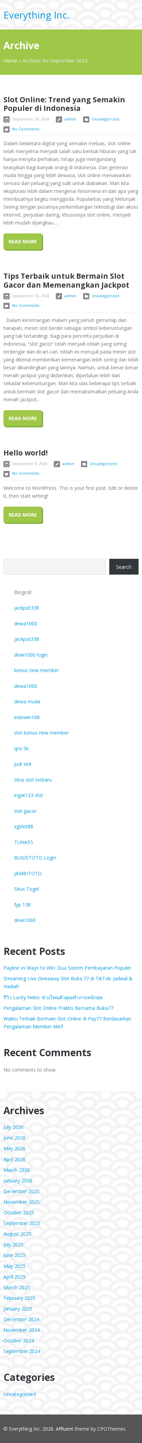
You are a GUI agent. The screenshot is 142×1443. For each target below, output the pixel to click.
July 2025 (13, 1244)
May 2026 (14, 1148)
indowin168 (27, 717)
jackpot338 (26, 607)
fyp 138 (22, 904)
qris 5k (21, 748)
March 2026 (16, 1170)
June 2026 (14, 1137)
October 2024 (18, 1340)
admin (70, 119)
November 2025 (21, 1202)
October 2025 (18, 1212)
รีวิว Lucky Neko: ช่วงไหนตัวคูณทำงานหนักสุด (53, 997)
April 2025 (14, 1276)
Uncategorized (105, 119)
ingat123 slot (28, 795)
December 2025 (21, 1191)
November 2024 (21, 1330)
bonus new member (36, 670)
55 (30, 842)
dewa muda (27, 701)
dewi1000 (25, 920)
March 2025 (16, 1287)
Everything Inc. (36, 14)
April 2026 (14, 1159)
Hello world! (25, 453)
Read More (23, 241)
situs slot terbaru (33, 779)
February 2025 (19, 1298)
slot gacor (25, 811)
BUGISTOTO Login (35, 857)
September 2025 (21, 1223)
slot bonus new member (41, 732)
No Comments (25, 128)
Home (10, 60)
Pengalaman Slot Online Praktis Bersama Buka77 (58, 1008)
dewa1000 (25, 623)
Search (123, 567)
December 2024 (21, 1319)
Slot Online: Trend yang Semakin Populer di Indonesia (64, 104)
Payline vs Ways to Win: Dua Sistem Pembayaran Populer (67, 968)
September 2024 (21, 1351)
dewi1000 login (31, 654)
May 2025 (14, 1266)
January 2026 (17, 1180)
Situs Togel (26, 889)
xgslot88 (23, 826)
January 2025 (17, 1308)
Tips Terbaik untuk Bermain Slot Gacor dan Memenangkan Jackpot (66, 280)
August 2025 (17, 1234)
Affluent (64, 1428)
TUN (19, 842)
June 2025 (14, 1255)
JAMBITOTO (28, 873)
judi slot (23, 764)
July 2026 (13, 1127)
